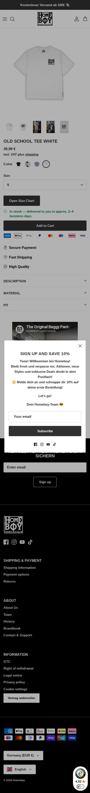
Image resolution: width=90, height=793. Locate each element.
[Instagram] (41, 444)
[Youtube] (48, 444)
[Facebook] (35, 444)
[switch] (80, 786)
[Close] (80, 346)
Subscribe (45, 431)
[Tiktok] (54, 444)
